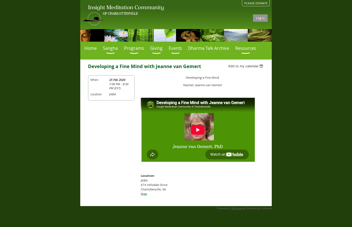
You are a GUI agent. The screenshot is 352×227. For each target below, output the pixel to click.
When (94, 80)
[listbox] (246, 66)
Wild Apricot (238, 208)
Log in (260, 18)
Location (96, 94)
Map (144, 194)
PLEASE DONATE (255, 3)
